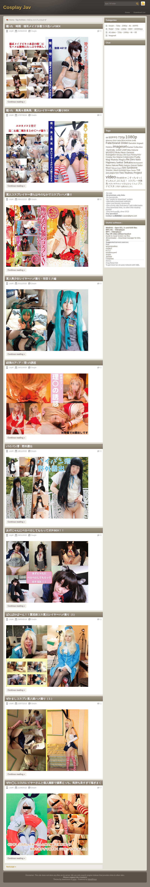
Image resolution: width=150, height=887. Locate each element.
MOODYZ (110, 152)
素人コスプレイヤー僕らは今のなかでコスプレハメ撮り (39, 194)
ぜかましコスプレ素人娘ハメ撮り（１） (30, 698)
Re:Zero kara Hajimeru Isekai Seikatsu (123, 161)
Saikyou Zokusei (130, 165)
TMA (121, 173)
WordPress (92, 879)
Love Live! (121, 150)
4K (107, 137)
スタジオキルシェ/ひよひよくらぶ (122, 184)
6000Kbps (138, 29)
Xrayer (108, 255)
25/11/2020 (22, 283)
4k (130, 26)
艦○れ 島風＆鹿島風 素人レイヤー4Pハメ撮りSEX (37, 110)
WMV (130, 29)
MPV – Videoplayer (113, 232)
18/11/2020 (22, 368)
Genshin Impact (135, 143)
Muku (117, 152)
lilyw (107, 244)
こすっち (131, 177)
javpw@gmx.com (130, 216)
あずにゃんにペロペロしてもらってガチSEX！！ (35, 530)
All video (112, 32)
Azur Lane (117, 140)
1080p (124, 26)
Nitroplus (119, 155)
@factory (109, 140)
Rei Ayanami (138, 163)
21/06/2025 (22, 31)
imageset (120, 146)
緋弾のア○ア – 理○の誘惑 (21, 362)
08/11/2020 (22, 535)
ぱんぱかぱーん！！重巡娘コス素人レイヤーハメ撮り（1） (41, 614)
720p (118, 26)
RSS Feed (143, 3)
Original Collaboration (125, 157)
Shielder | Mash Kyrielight (116, 170)
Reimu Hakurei (112, 165)
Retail (111, 29)
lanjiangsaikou (111, 246)
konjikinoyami (111, 253)
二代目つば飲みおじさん (124, 186)
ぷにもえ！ (121, 181)
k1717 (108, 250)
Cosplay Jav (17, 7)
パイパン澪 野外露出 (19, 446)
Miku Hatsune (132, 150)
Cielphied (110, 259)
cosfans (109, 248)
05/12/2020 (22, 199)
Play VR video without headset (118, 234)
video (111, 176)
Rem (121, 165)
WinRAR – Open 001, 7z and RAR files (121, 228)
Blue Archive (126, 140)
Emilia (134, 140)
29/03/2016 (22, 619)
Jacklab (109, 257)
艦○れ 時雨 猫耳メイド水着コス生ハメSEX (33, 26)
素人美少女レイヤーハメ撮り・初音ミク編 (31, 278)
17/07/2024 (22, 115)
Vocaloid (120, 177)
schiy (74, 879)
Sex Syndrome (129, 167)
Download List (139, 12)
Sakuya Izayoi (116, 168)
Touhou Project (133, 172)
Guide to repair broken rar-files (118, 236)
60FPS (135, 26)
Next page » (11, 867)
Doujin (34, 31)
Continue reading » (16, 102)
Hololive (109, 147)
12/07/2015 (22, 703)
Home (127, 12)
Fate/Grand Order (117, 143)
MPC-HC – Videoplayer (115, 230)
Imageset (112, 36)
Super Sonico (131, 170)
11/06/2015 (22, 788)
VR (135, 32)
